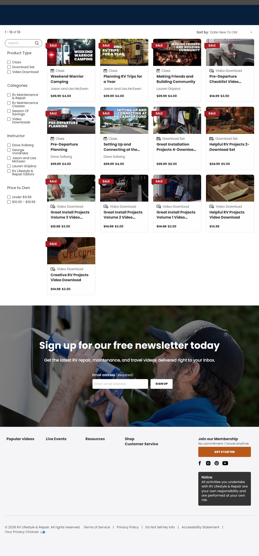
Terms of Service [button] (97, 527)
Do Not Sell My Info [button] (160, 527)
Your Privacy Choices (22, 532)
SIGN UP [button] (161, 384)
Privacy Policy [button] (128, 527)
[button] (36, 43)
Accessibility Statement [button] (200, 527)
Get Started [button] (224, 452)
